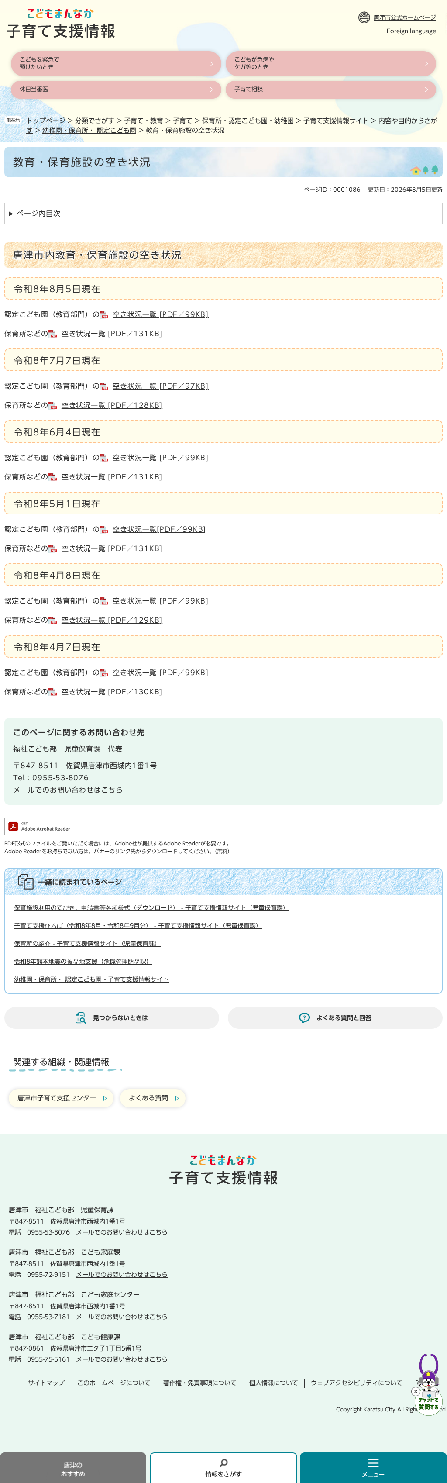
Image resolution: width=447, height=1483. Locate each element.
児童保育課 (82, 748)
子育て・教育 (143, 120)
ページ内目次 (39, 213)
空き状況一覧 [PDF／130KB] (112, 691)
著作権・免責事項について (200, 1383)
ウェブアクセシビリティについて (356, 1383)
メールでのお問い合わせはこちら (68, 789)
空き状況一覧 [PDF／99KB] (161, 314)
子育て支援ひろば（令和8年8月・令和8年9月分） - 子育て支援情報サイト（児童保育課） (138, 926)
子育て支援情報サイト (336, 120)
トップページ (45, 120)
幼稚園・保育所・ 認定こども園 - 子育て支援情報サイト (91, 979)
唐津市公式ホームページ (405, 18)
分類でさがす (94, 120)
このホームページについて (114, 1383)
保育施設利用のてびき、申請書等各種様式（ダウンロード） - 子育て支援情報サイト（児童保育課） (151, 908)
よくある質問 (148, 1098)
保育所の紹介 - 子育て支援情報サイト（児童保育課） (87, 944)
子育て (183, 120)
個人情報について (273, 1383)
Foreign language (411, 31)
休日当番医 (34, 89)
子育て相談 (248, 89)
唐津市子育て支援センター (56, 1098)
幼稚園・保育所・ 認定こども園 (89, 130)
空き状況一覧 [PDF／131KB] (112, 333)
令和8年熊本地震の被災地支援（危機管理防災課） (83, 962)
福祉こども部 (35, 748)
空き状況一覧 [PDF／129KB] (112, 620)
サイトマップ (46, 1383)
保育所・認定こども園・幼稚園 (248, 120)
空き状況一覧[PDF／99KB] (159, 529)
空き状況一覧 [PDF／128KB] (112, 405)
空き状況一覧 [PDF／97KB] (161, 386)
